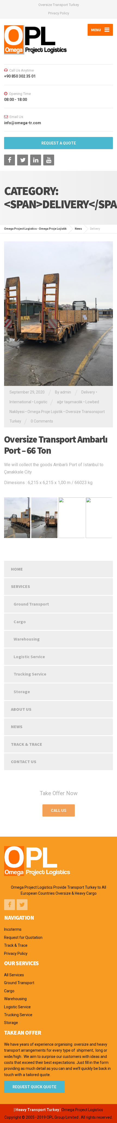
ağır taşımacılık (69, 402)
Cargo (20, 621)
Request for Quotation (23, 937)
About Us (21, 709)
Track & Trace (26, 744)
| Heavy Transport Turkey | (37, 1110)
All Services (14, 975)
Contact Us (23, 761)
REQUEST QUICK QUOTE (34, 1087)
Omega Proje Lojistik (45, 411)
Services (20, 586)
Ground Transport (31, 604)
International (20, 402)
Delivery (88, 392)
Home (17, 569)
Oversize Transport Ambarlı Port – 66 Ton (55, 445)
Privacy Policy (58, 13)
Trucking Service (30, 674)
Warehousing (27, 639)
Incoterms (12, 929)
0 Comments (42, 421)
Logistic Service (29, 656)
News (16, 726)
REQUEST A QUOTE (58, 143)
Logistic (40, 402)
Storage (22, 691)
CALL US (58, 810)
